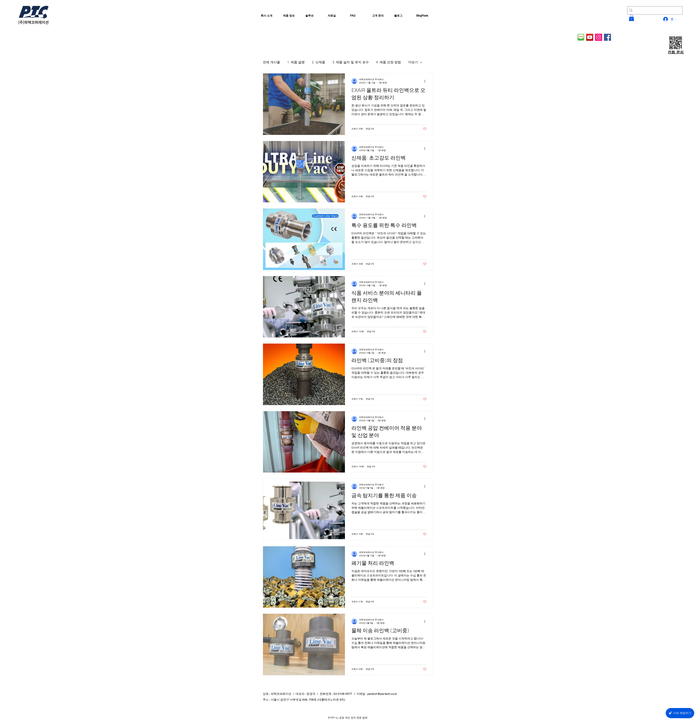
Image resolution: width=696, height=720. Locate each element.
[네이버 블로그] (580, 37)
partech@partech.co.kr (382, 694)
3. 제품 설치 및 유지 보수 (350, 62)
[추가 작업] (426, 81)
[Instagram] (598, 37)
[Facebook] (607, 37)
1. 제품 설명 (296, 62)
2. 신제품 (318, 62)
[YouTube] (589, 37)
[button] (631, 18)
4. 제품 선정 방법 (388, 62)
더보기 (413, 62)
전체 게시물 (271, 62)
